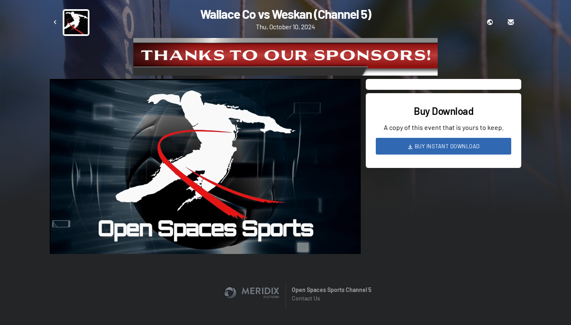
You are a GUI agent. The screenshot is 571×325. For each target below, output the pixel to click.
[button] (208, 169)
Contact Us (306, 298)
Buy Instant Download (446, 146)
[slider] (205, 224)
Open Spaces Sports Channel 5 (332, 289)
